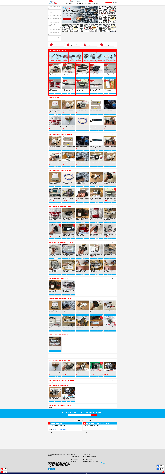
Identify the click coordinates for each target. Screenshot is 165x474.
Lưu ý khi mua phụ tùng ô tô (87, 454)
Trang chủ (66, 3)
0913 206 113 (64, 429)
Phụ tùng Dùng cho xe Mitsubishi (78, 3)
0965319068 (94, 428)
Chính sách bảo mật (74, 461)
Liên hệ (97, 3)
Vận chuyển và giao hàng (75, 456)
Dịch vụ (89, 3)
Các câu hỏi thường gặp (75, 459)
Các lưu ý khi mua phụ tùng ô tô (88, 459)
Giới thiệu (70, 3)
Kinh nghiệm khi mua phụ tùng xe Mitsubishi (89, 456)
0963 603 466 (60, 429)
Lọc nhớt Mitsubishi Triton (52, 234)
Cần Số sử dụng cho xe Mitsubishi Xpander (110, 110)
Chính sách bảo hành (74, 454)
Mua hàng (93, 3)
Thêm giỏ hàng (56, 77)
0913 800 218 (55, 429)
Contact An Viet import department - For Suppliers (90, 461)
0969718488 (90, 428)
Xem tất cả (113, 134)
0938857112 (99, 428)
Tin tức (86, 3)
